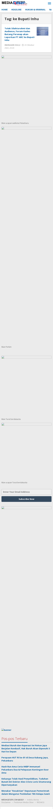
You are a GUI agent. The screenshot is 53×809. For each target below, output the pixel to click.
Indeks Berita (33, 799)
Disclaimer (6, 802)
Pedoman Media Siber (24, 802)
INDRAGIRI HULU (12, 45)
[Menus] (49, 3)
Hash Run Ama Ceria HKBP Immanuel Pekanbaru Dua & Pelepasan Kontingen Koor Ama (25, 769)
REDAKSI (40, 802)
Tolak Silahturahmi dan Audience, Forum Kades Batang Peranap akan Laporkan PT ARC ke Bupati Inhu (19, 34)
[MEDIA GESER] (14, 2)
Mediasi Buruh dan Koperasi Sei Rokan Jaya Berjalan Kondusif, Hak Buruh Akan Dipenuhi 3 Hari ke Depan (25, 748)
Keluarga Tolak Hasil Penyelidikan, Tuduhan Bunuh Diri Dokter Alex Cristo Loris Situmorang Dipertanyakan (26, 781)
